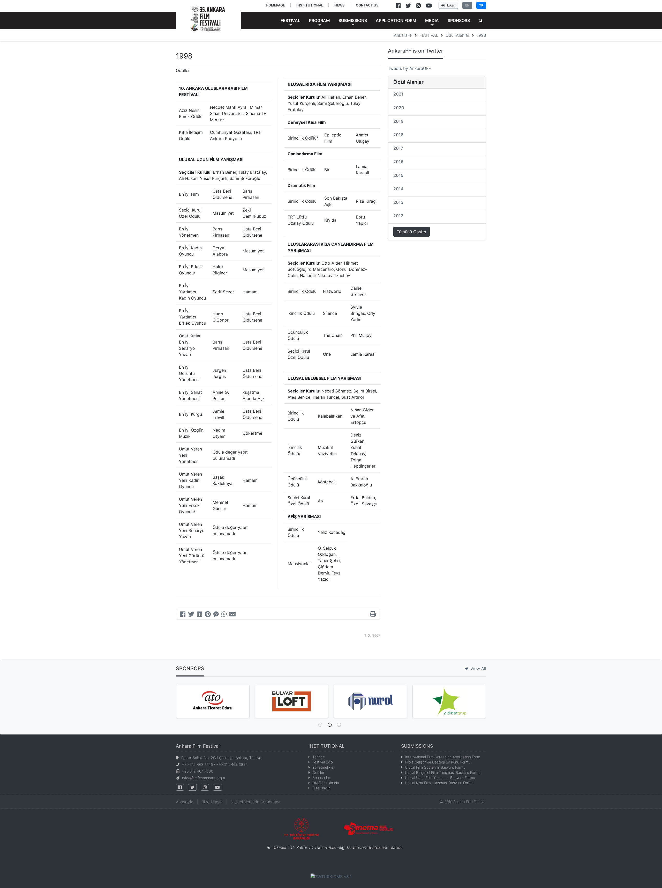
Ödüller (318, 772)
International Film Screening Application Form (442, 757)
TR (481, 5)
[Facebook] (182, 614)
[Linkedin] (199, 614)
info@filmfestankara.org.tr (203, 778)
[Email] (232, 614)
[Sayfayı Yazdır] (373, 614)
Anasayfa (184, 801)
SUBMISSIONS (417, 746)
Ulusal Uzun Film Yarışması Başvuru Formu (440, 777)
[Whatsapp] (224, 614)
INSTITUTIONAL (326, 746)
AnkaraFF (403, 35)
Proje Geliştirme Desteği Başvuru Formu (438, 762)
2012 (398, 215)
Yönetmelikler (323, 767)
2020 (398, 107)
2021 (398, 94)
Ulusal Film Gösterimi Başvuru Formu (435, 767)
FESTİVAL (428, 35)
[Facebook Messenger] (216, 614)
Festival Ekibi (322, 762)
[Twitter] (191, 614)
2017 (398, 148)
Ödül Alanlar (457, 35)
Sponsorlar (321, 777)
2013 (398, 202)
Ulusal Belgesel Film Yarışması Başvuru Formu (442, 772)
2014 (398, 188)
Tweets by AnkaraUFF (409, 68)
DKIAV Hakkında (325, 783)
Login (451, 5)
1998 (481, 35)
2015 (398, 175)
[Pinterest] (208, 614)
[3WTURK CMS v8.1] (331, 876)
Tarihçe (318, 757)
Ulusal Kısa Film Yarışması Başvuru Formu (439, 783)
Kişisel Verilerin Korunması (255, 801)
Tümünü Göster (411, 231)
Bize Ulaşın (321, 788)
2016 (398, 161)
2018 (398, 134)
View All (478, 668)
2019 (398, 121)
